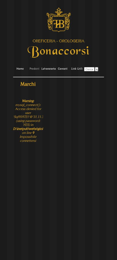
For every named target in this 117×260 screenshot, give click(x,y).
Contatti (63, 68)
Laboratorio (48, 68)
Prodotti (34, 68)
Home (20, 68)
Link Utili (77, 68)
